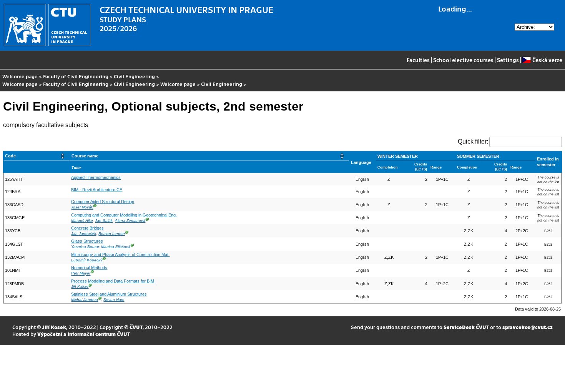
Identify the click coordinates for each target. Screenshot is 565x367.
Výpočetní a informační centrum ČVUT (83, 334)
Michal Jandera (84, 300)
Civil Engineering (134, 76)
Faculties (418, 59)
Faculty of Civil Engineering (75, 76)
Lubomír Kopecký (86, 260)
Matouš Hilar (82, 220)
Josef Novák (82, 207)
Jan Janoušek (83, 233)
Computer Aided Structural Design (102, 201)
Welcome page (20, 76)
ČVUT (136, 327)
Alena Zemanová (130, 220)
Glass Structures (87, 241)
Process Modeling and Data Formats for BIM (112, 281)
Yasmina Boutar (85, 247)
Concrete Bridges (87, 228)
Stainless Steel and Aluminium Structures (109, 294)
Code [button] (10, 156)
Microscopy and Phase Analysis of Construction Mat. (120, 254)
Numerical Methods (89, 267)
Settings (508, 59)
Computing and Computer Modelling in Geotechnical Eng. (124, 215)
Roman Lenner (111, 233)
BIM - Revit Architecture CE (96, 189)
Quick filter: (473, 141)
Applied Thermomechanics (96, 177)
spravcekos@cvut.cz (527, 327)
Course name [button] (84, 156)
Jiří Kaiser (79, 286)
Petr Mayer (80, 273)
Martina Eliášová (115, 247)
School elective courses (463, 59)
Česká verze (547, 59)
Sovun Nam (113, 300)
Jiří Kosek (54, 327)
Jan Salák (104, 220)
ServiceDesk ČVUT (466, 327)
